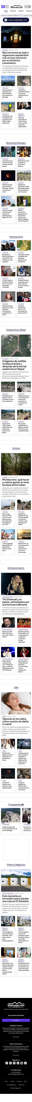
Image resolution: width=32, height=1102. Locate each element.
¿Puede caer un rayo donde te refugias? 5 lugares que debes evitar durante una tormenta (23, 758)
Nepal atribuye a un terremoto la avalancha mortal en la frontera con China (23, 400)
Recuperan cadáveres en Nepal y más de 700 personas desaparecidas (23, 427)
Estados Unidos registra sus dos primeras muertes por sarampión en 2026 (7, 310)
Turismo (21, 11)
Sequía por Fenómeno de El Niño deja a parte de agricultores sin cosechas (23, 188)
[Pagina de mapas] (26, 6)
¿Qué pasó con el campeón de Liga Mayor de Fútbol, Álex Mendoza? (7, 119)
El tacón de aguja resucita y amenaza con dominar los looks (7, 756)
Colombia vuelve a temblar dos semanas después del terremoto (23, 258)
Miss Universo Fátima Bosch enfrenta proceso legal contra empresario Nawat (23, 666)
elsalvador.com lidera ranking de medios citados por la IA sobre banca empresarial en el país (8, 968)
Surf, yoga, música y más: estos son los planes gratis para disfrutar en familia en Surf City (7, 519)
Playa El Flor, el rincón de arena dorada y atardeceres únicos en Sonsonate (23, 548)
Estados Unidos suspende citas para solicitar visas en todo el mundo (23, 283)
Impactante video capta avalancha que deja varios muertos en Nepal (7, 428)
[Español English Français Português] (29, 6)
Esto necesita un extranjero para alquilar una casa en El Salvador (15, 898)
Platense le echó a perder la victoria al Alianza (23, 163)
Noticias (13, 11)
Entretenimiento (7, 597)
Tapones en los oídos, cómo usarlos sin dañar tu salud (15, 721)
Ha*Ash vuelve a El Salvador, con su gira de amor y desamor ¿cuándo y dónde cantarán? (23, 637)
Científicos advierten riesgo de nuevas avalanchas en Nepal (24, 93)
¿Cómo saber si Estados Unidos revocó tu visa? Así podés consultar (7, 283)
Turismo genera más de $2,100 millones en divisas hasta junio (7, 547)
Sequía (3, 15)
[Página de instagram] (14, 1064)
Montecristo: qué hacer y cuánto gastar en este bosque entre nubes (15, 482)
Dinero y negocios (21, 114)
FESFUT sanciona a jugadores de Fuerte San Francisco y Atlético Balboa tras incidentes (23, 215)
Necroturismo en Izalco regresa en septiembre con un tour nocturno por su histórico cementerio (15, 57)
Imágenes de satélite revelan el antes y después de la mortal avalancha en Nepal (14, 365)
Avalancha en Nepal (12, 15)
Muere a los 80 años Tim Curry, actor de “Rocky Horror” (7, 634)
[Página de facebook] (6, 1064)
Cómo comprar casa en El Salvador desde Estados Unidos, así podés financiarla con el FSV (24, 937)
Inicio (6, 11)
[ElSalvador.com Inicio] (16, 6)
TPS (21, 15)
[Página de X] (10, 1064)
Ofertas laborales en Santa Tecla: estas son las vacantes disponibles (22, 122)
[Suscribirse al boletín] (3, 6)
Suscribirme (16, 1020)
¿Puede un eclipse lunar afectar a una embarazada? (7, 785)
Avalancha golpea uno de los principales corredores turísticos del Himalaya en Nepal (23, 519)
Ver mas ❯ (16, 1037)
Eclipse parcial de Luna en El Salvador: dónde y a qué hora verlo (8, 188)
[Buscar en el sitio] (7, 6)
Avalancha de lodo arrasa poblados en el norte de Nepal (9, 828)
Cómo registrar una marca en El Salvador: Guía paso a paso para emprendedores (7, 936)
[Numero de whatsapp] (18, 1064)
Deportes (5, 114)
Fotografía (6, 824)
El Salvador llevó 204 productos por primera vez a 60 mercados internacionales (23, 966)
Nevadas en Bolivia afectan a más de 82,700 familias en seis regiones (8, 258)
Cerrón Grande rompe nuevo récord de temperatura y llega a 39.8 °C (7, 213)
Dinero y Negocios (15, 1088)
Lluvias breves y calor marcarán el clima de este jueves (7, 163)
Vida (4, 716)
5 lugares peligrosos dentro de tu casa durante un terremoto (23, 786)
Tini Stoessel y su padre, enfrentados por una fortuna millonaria (15, 602)
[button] (29, 822)
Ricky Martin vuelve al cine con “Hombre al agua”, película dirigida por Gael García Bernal (8, 665)
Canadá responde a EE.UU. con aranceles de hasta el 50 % (22, 309)
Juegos (26, 15)
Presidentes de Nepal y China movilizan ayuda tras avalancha (7, 398)
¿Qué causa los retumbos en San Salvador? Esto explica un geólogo (7, 93)
